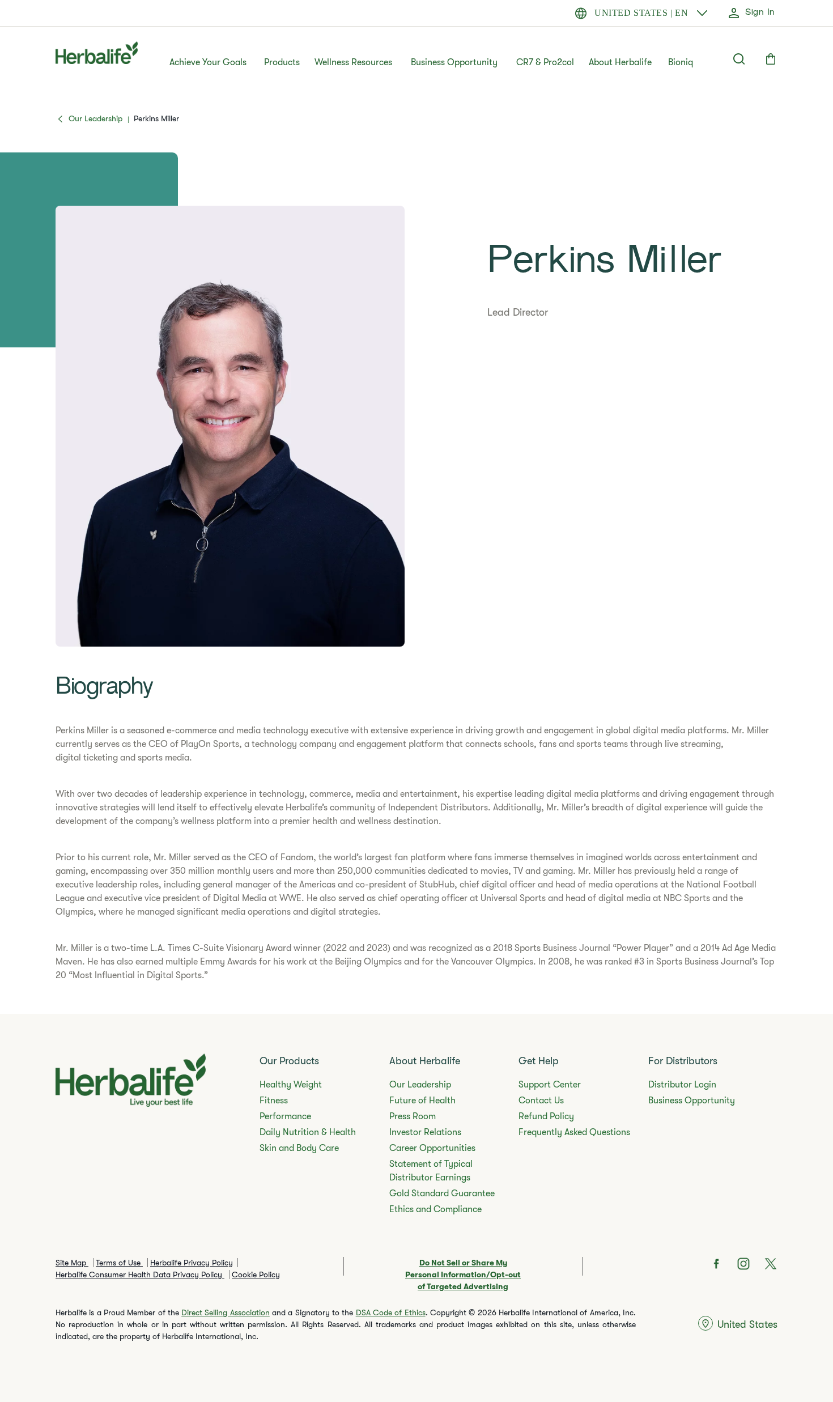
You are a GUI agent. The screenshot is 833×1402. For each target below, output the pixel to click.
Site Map (72, 1262)
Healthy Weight (291, 1085)
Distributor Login (682, 1085)
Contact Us (541, 1100)
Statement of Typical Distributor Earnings (431, 1171)
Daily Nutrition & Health (308, 1132)
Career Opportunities (432, 1148)
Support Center (549, 1085)
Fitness (274, 1100)
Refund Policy (546, 1116)
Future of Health (422, 1100)
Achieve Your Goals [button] (207, 62)
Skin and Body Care (299, 1148)
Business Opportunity (454, 62)
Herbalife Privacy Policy (191, 1262)
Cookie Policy (256, 1274)
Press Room (412, 1116)
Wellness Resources (353, 62)
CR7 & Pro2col (545, 62)
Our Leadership (420, 1085)
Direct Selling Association (225, 1312)
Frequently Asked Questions (574, 1132)
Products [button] (282, 62)
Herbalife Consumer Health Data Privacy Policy (140, 1274)
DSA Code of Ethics (391, 1312)
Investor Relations (425, 1132)
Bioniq (680, 62)
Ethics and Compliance (435, 1209)
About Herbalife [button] (620, 62)
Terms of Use (119, 1262)
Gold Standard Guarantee (442, 1193)
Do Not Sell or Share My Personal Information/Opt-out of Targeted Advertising (463, 1274)
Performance (285, 1116)
